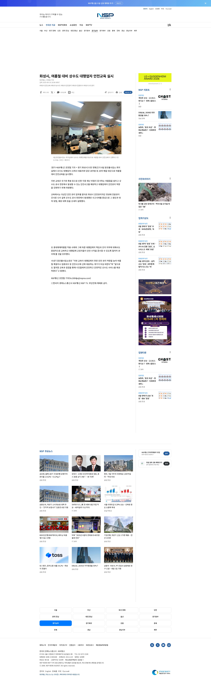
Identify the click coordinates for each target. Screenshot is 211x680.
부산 (88, 610)
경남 (88, 630)
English (151, 9)
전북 (55, 630)
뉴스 (41, 25)
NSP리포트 (62, 25)
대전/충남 (88, 616)
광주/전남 (55, 616)
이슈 (81, 25)
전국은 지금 (50, 25)
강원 (122, 623)
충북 (155, 623)
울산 (122, 616)
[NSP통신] (105, 16)
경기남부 (56, 623)
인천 (155, 610)
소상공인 (73, 25)
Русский (168, 9)
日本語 (157, 9)
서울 (55, 610)
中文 (162, 9)
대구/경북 (122, 610)
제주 (155, 630)
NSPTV (89, 25)
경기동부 (155, 616)
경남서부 (122, 630)
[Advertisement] (183, 98)
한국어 (145, 9)
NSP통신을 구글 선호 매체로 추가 (100, 3)
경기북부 (89, 623)
